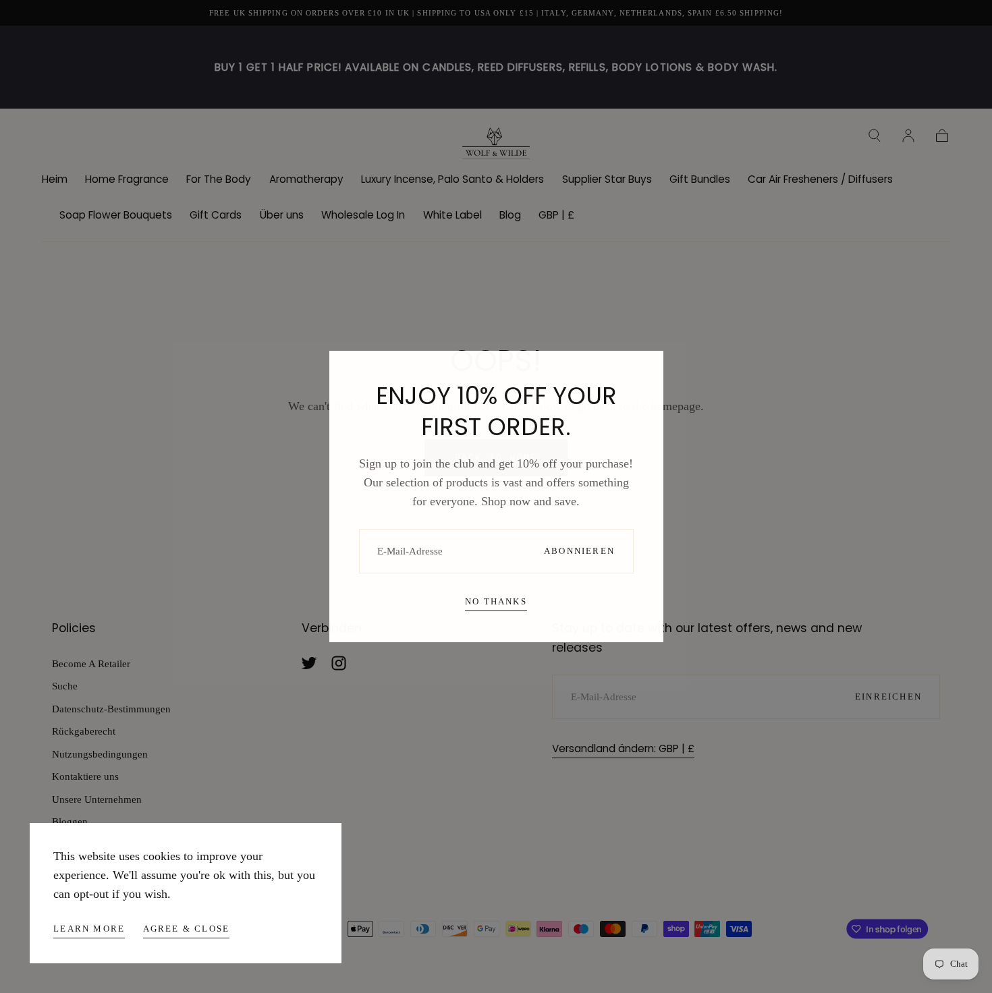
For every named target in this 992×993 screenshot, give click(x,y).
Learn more (89, 929)
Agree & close (186, 929)
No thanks (496, 601)
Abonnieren (579, 551)
